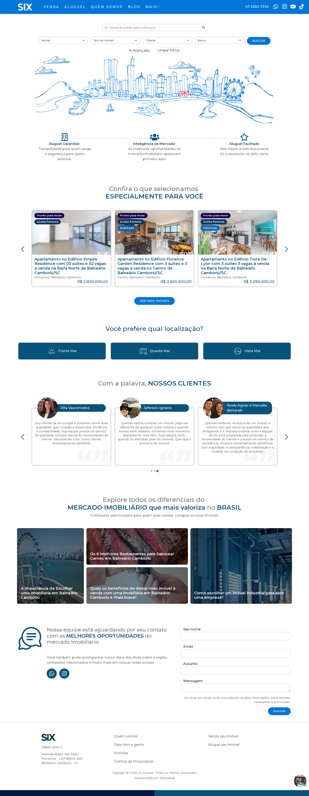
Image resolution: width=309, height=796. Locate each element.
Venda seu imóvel (223, 736)
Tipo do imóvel (103, 40)
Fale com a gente (129, 745)
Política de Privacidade (133, 761)
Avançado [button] (141, 51)
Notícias (121, 753)
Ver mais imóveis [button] (154, 301)
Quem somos (126, 736)
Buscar (258, 41)
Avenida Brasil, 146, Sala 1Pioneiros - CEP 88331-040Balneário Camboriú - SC (62, 758)
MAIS (151, 7)
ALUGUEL (75, 7)
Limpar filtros (169, 50)
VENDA (51, 7)
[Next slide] (286, 249)
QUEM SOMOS (107, 7)
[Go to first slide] (286, 436)
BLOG (134, 7)
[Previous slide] (22, 249)
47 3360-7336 (257, 7)
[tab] (151, 471)
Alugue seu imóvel (223, 745)
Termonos (167, 778)
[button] (71, 248)
